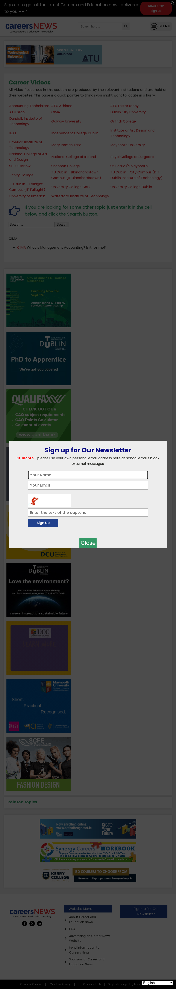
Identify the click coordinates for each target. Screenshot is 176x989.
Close (88, 543)
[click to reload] (49, 499)
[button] (173, 4)
